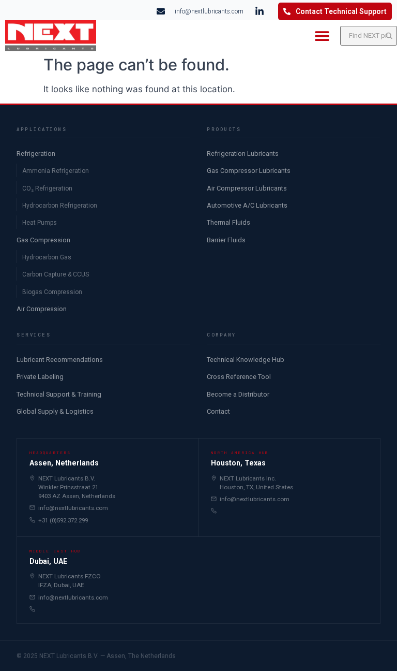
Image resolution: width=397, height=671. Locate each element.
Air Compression (42, 309)
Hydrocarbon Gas (46, 257)
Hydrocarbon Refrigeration (59, 205)
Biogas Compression (52, 292)
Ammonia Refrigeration (55, 170)
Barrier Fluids (226, 240)
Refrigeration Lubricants (243, 153)
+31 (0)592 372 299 (63, 520)
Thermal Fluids (228, 222)
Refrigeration (36, 153)
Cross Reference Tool (239, 377)
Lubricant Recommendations (60, 359)
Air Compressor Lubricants (247, 188)
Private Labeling (40, 377)
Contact (218, 411)
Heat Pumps (39, 222)
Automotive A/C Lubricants (247, 205)
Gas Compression (43, 240)
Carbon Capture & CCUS (55, 274)
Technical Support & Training (59, 394)
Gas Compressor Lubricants (249, 170)
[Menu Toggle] (322, 35)
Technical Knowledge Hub (245, 359)
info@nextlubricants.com (73, 508)
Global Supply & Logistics (55, 411)
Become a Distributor (238, 394)
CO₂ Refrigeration (47, 188)
